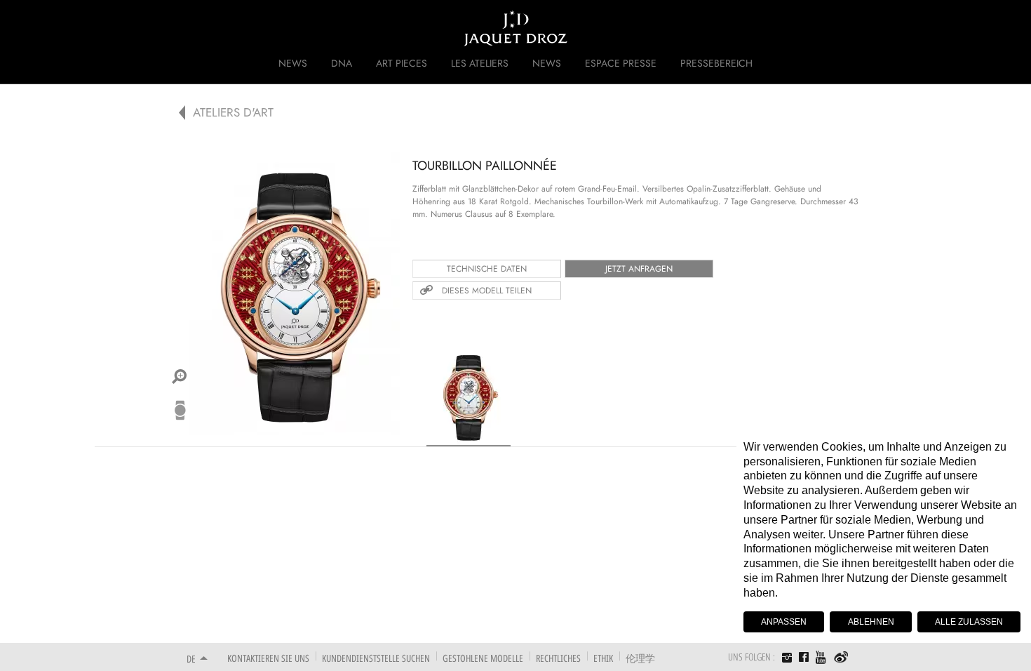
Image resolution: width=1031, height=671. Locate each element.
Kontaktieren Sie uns (268, 658)
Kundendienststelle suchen (376, 658)
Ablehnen (871, 622)
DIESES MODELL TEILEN (487, 290)
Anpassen (784, 622)
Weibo (841, 657)
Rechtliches (558, 658)
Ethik (603, 658)
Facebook (804, 657)
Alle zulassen (969, 622)
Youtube (821, 657)
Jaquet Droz (177, 28)
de (191, 658)
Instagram (787, 659)
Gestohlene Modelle (483, 658)
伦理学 (640, 658)
